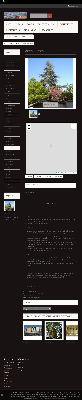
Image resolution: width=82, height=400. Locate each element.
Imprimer (31, 192)
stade (9, 111)
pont (9, 128)
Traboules (47, 30)
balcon (10, 72)
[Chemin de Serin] (32, 330)
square (10, 108)
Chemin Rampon (10, 213)
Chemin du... (49, 342)
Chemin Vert (70, 342)
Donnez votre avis (32, 185)
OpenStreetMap (66, 173)
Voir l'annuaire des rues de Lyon (19, 37)
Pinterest (59, 176)
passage (10, 164)
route (9, 171)
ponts (30, 24)
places (19, 24)
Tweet (30, 176)
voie (9, 184)
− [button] (29, 128)
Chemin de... (27, 342)
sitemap (19, 370)
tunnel (10, 181)
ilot (9, 92)
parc (9, 98)
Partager (38, 176)
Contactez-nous (73, 6)
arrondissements (11, 59)
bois (9, 78)
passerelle (11, 125)
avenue (10, 141)
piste (9, 102)
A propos (20, 367)
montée (10, 161)
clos (9, 82)
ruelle (9, 177)
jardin (9, 95)
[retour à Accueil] (5, 43)
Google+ (48, 176)
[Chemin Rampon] (33, 114)
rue (9, 174)
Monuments (30, 30)
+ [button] (29, 125)
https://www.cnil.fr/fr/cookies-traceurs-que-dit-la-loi (50, 398)
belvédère (11, 75)
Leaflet (58, 173)
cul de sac (11, 154)
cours (9, 151)
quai (9, 168)
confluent (11, 85)
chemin (10, 148)
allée (9, 138)
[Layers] (73, 126)
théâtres (10, 115)
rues (8, 24)
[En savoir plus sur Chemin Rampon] (9, 206)
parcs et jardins (46, 24)
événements (66, 24)
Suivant (39, 114)
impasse (10, 158)
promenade (11, 105)
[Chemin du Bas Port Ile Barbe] (54, 330)
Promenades (13, 30)
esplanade (11, 88)
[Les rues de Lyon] (15, 15)
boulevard (11, 144)
